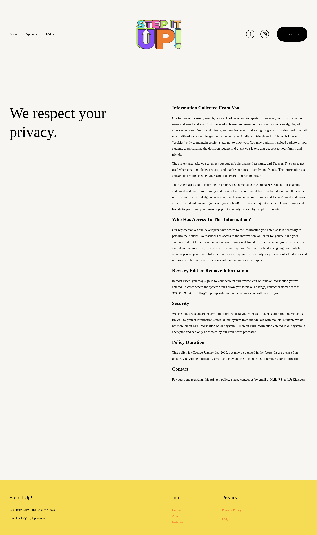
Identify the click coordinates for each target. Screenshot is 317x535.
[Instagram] (264, 34)
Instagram (178, 522)
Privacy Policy (231, 510)
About (14, 34)
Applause (32, 34)
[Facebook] (250, 34)
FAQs (50, 34)
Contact (177, 510)
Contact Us (292, 34)
